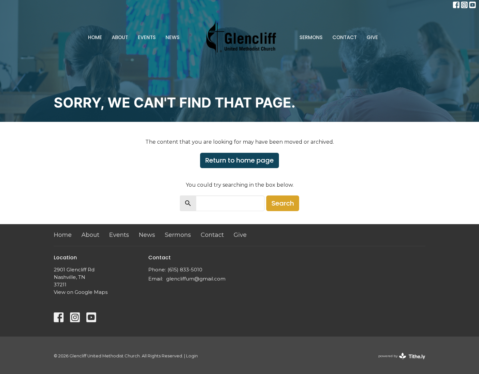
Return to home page (239, 160)
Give (372, 37)
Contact (344, 37)
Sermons (311, 37)
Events (147, 37)
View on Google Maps (81, 292)
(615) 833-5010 (184, 269)
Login (192, 355)
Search (282, 203)
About (120, 37)
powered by (398, 361)
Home (95, 37)
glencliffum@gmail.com (195, 279)
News (173, 37)
